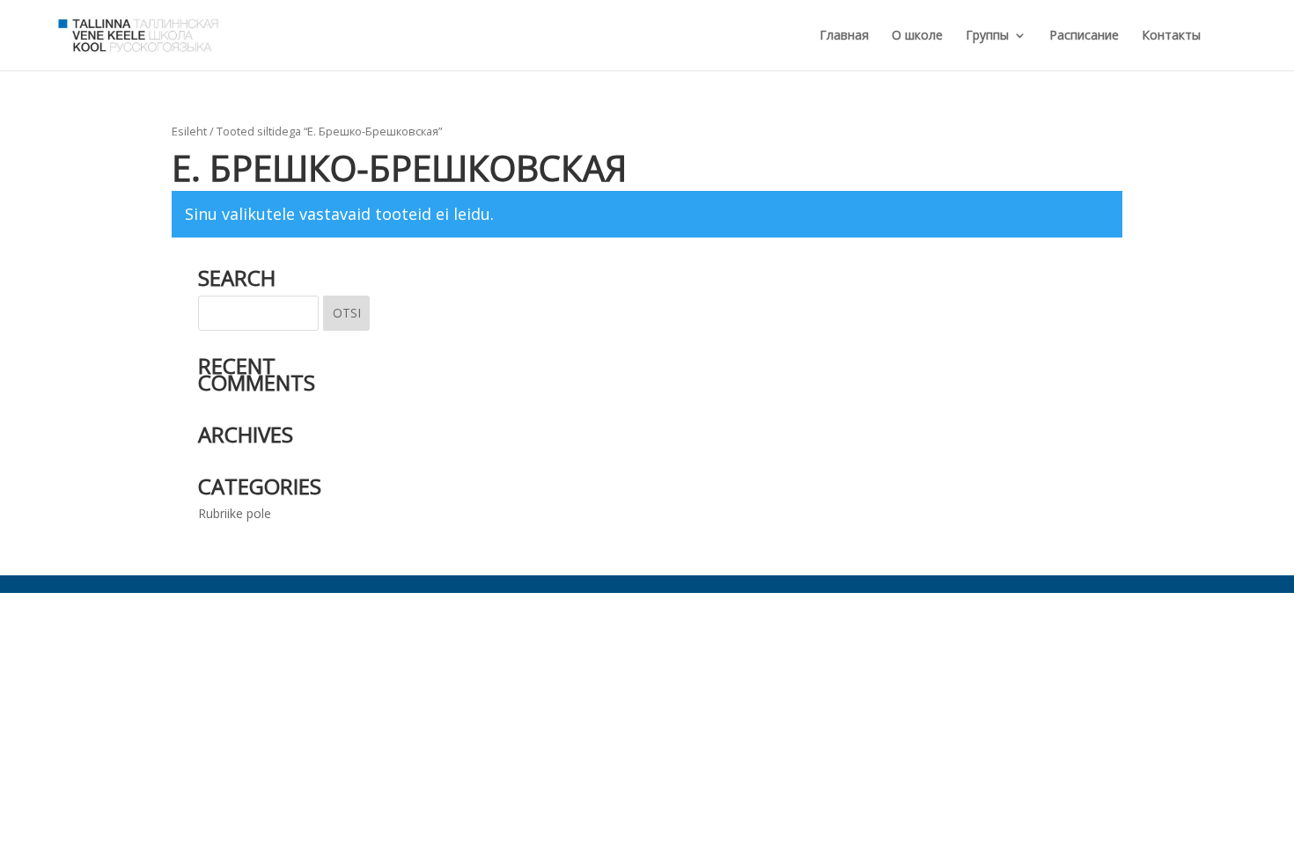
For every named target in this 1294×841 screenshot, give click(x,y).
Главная (844, 36)
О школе (917, 36)
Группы (987, 36)
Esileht (189, 131)
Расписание (1084, 36)
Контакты (1171, 36)
